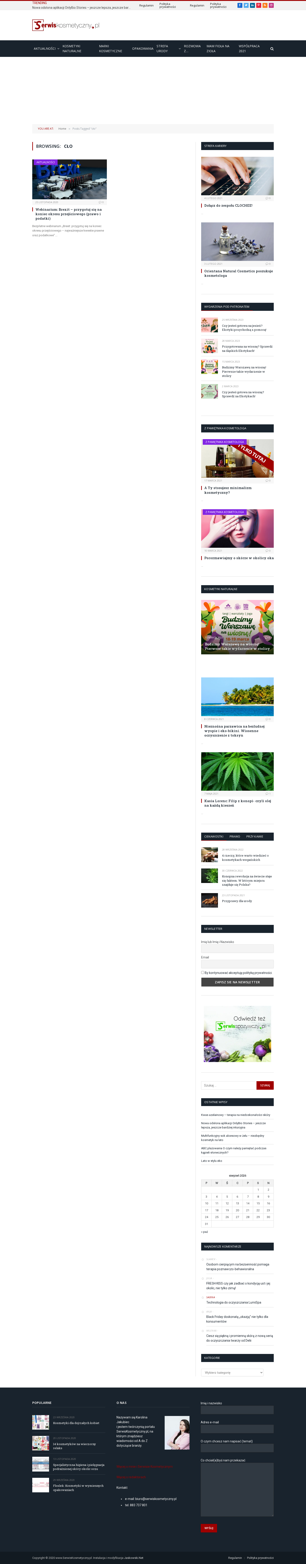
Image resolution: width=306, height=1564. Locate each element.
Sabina (210, 1297)
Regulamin (146, 5)
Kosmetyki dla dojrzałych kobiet (76, 1423)
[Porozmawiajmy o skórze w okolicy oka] (237, 528)
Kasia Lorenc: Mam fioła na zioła (229, 665)
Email (205, 957)
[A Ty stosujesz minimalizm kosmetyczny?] (237, 458)
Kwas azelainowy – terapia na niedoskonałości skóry (235, 1115)
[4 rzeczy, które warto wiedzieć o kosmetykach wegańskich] (209, 854)
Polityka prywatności (167, 5)
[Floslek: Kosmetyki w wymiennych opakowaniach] (40, 1485)
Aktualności (45, 48)
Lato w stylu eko (211, 1160)
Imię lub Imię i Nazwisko (217, 942)
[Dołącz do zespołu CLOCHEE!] (237, 176)
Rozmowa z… (192, 48)
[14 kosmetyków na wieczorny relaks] (40, 1443)
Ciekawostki (213, 836)
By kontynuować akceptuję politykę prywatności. (238, 973)
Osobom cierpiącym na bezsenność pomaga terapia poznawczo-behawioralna (237, 1267)
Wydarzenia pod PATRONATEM (227, 307)
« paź (204, 1231)
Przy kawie (254, 836)
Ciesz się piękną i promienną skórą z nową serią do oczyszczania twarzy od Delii (239, 1338)
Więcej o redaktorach (131, 1477)
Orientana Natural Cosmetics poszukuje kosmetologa (238, 273)
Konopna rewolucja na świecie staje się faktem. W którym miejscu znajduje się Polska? (247, 880)
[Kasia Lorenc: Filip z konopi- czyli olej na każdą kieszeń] (237, 771)
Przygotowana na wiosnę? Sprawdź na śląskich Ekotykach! (247, 348)
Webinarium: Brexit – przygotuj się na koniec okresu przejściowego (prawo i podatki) (68, 214)
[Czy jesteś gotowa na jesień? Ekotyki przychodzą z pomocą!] (209, 325)
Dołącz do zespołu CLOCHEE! (228, 205)
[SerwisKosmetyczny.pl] (65, 25)
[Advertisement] (153, 90)
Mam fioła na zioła (218, 48)
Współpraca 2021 (249, 48)
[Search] (271, 49)
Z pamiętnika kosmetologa (224, 442)
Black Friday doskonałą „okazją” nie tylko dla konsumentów (237, 1319)
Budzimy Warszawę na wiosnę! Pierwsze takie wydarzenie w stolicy (244, 371)
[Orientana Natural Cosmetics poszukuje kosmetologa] (237, 241)
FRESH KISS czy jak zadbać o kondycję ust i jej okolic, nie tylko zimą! (238, 1286)
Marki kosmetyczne (110, 48)
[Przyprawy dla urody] (209, 900)
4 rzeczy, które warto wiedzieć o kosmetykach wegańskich (245, 857)
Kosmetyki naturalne (71, 48)
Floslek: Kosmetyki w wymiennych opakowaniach (78, 1488)
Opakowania (142, 48)
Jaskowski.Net (134, 1558)
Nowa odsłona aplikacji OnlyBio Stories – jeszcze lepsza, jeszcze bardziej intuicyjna (82, 7)
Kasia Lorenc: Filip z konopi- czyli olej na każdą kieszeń (237, 803)
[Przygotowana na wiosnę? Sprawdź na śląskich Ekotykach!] (209, 346)
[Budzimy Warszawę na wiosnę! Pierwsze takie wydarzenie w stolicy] (209, 366)
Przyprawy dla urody (237, 901)
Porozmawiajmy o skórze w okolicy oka (239, 558)
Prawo (235, 836)
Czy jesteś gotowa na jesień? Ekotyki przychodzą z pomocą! (244, 328)
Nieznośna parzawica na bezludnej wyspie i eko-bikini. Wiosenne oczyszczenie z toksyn (234, 731)
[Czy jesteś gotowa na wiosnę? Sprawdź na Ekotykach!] (209, 391)
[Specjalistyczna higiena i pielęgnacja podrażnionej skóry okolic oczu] (40, 1464)
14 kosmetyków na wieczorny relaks (74, 1446)
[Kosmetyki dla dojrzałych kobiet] (40, 1422)
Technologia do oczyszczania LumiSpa (233, 1302)
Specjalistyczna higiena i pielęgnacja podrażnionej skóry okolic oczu (78, 1467)
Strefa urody (162, 48)
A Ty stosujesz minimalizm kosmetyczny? (228, 490)
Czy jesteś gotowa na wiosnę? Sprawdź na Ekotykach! (243, 394)
